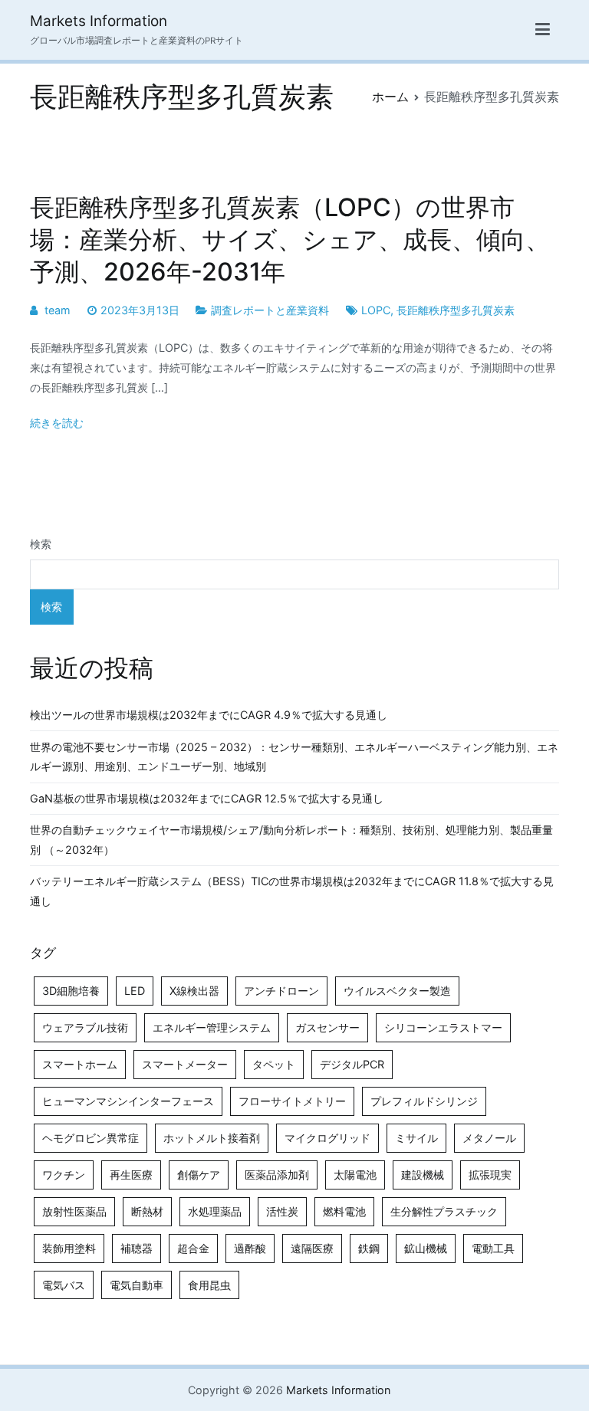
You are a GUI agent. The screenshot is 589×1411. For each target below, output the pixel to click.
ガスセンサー (327, 1027)
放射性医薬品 (74, 1211)
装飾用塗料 (69, 1248)
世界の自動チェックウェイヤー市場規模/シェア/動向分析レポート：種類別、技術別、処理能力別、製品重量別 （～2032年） (291, 839)
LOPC (375, 310)
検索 (40, 543)
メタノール (489, 1137)
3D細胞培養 (71, 990)
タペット (273, 1064)
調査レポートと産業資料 (270, 310)
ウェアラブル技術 (85, 1027)
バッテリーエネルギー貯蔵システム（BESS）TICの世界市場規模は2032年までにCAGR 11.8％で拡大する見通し (292, 890)
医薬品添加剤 (277, 1174)
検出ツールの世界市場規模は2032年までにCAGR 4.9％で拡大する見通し (208, 714)
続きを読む (57, 422)
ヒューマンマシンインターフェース (128, 1100)
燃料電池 (344, 1211)
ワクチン (63, 1174)
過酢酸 (250, 1248)
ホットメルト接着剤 (211, 1137)
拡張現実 (490, 1174)
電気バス (63, 1284)
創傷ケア (198, 1174)
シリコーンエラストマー (443, 1027)
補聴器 (136, 1248)
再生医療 (131, 1174)
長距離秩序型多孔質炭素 (456, 310)
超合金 (193, 1248)
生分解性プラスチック (444, 1211)
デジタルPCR (352, 1064)
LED (134, 990)
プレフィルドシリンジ (424, 1100)
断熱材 (147, 1211)
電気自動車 (136, 1284)
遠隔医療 (312, 1248)
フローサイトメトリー (292, 1100)
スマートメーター (185, 1064)
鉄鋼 (369, 1248)
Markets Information (98, 21)
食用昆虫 (209, 1284)
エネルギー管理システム (212, 1027)
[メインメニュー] (542, 30)
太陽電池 (355, 1174)
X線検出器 (194, 990)
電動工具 (493, 1248)
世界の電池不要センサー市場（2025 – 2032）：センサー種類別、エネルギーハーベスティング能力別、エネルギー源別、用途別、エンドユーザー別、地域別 (294, 756)
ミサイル (416, 1137)
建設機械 (422, 1174)
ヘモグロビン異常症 (90, 1137)
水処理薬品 (215, 1211)
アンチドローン (281, 990)
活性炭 (282, 1211)
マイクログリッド (327, 1137)
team (57, 310)
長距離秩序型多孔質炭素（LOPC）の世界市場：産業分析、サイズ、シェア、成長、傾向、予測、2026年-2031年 (290, 239)
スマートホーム (79, 1064)
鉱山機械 (425, 1248)
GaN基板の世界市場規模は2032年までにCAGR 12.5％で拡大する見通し (206, 798)
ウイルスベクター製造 (397, 990)
